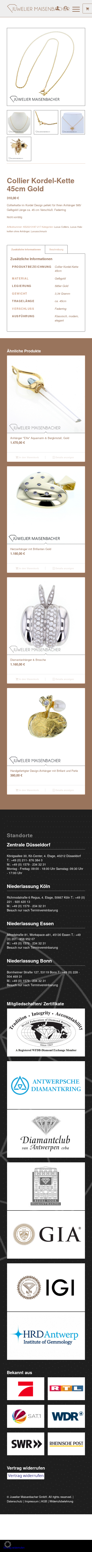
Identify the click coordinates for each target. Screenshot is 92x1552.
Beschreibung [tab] (56, 249)
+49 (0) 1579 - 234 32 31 (29, 864)
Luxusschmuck (39, 231)
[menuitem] (55, 8)
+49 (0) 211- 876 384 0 (27, 860)
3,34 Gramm (62, 293)
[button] (7, 1544)
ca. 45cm (60, 301)
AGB (44, 1501)
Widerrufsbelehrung (61, 1501)
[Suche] (64, 8)
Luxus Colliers (61, 226)
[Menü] (74, 8)
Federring (60, 309)
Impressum (32, 1501)
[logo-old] (38, 8)
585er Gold (61, 286)
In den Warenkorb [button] (28, 457)
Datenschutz (14, 1501)
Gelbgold (60, 278)
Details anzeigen (64, 457)
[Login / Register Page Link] (55, 8)
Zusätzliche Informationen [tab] (26, 249)
